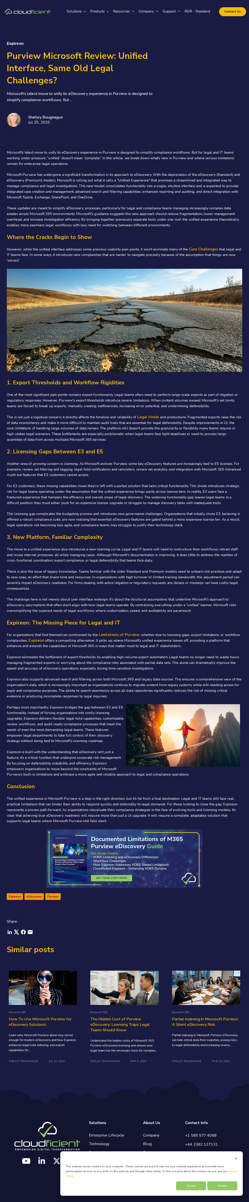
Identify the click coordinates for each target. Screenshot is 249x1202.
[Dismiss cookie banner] (236, 1159)
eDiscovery (34, 897)
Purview (53, 897)
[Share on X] (17, 933)
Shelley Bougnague (45, 117)
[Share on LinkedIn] (10, 933)
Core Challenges (203, 249)
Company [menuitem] (151, 1135)
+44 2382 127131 (201, 1144)
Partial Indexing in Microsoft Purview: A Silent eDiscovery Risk (205, 1021)
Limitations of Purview (119, 634)
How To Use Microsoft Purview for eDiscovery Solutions (40, 1021)
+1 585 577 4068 (201, 1135)
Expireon (36, 640)
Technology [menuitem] (99, 1143)
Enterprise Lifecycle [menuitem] (106, 1135)
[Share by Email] (30, 933)
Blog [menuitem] (147, 1143)
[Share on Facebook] (23, 933)
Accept (191, 1186)
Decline (222, 1186)
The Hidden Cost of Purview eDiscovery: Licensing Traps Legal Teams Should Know (120, 1024)
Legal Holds (148, 417)
